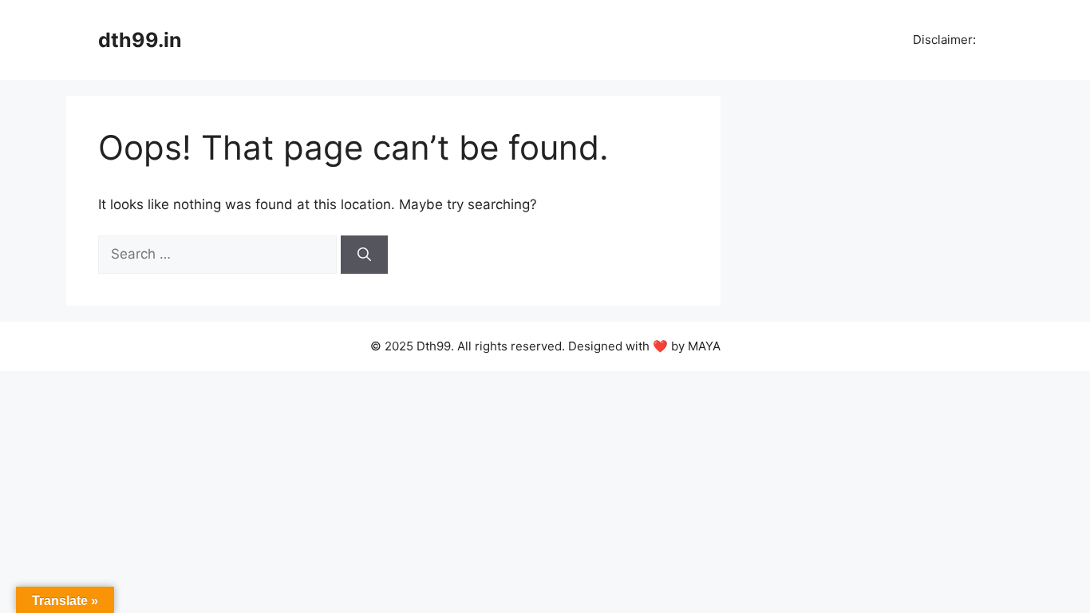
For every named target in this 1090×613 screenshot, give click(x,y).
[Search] (364, 254)
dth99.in (140, 40)
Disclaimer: (943, 39)
